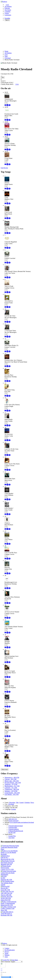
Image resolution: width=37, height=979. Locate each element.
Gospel (21, 802)
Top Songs (8, 10)
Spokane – (11, 791)
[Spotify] (9, 105)
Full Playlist (4, 168)
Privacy (7, 951)
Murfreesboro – (12, 786)
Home (6, 51)
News (32, 802)
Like (3, 77)
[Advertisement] (18, 36)
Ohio (6, 56)
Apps (6, 957)
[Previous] (1, 972)
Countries (7, 11)
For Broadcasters (10, 950)
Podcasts (7, 8)
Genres (7, 13)
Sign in (7, 20)
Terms (6, 953)
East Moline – (11, 794)
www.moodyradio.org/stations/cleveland (22, 822)
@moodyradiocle (13, 829)
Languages (8, 15)
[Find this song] (6, 103)
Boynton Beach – (13, 782)
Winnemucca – (12, 777)
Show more (5, 769)
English (13, 809)
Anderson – (11, 784)
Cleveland (8, 58)
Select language (5, 961)
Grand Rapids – (12, 793)
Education (12, 802)
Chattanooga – (12, 789)
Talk (17, 802)
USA (7, 5)
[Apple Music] (8, 105)
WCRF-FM (11, 832)
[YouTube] (6, 105)
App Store (11, 837)
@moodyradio (12, 827)
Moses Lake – (12, 781)
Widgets (7, 955)
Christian (27, 802)
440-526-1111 (13, 819)
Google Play (12, 836)
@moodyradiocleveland (15, 826)
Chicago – (10, 779)
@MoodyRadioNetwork (15, 831)
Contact (7, 948)
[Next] (5, 972)
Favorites (7, 18)
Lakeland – (11, 787)
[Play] (3, 972)
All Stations (8, 6)
